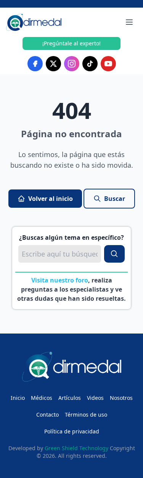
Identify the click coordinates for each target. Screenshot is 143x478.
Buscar (114, 198)
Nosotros (121, 397)
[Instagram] (71, 63)
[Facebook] (35, 63)
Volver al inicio (50, 198)
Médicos (41, 397)
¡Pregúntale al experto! (71, 43)
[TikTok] (90, 63)
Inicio (18, 397)
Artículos (69, 397)
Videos (95, 397)
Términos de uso (86, 414)
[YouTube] (108, 63)
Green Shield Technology (76, 448)
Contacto (47, 414)
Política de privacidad (71, 431)
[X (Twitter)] (53, 63)
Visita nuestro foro (59, 280)
